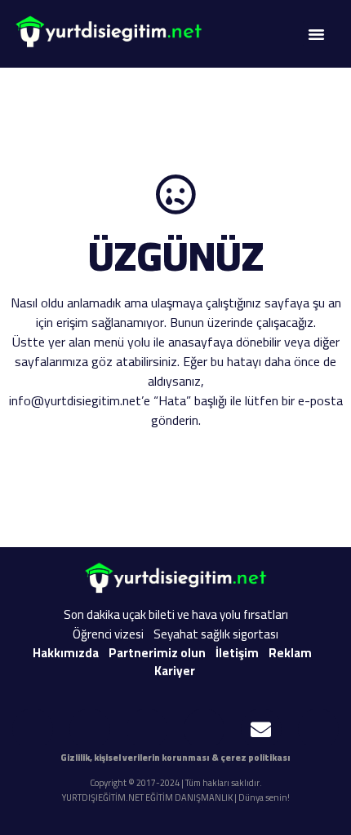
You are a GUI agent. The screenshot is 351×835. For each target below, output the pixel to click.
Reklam (290, 653)
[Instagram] (89, 729)
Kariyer (174, 671)
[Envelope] (261, 729)
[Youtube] (32, 729)
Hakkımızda (66, 653)
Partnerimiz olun (157, 653)
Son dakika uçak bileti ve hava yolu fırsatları (176, 614)
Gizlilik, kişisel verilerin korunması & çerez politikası (175, 757)
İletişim (237, 653)
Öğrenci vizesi (108, 634)
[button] (316, 34)
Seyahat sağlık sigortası (215, 634)
